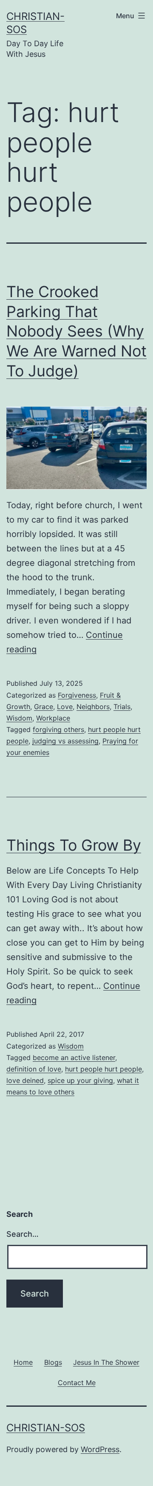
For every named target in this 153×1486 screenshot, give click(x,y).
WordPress (100, 1449)
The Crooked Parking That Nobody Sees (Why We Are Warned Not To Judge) (76, 331)
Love (65, 706)
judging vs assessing (65, 741)
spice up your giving (80, 1080)
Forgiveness (77, 695)
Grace (43, 706)
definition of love (33, 1069)
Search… (22, 1234)
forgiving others (58, 729)
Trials (121, 706)
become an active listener (74, 1057)
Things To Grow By (73, 845)
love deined (25, 1080)
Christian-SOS (45, 1428)
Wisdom (19, 718)
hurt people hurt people (103, 1069)
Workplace (53, 718)
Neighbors (93, 706)
